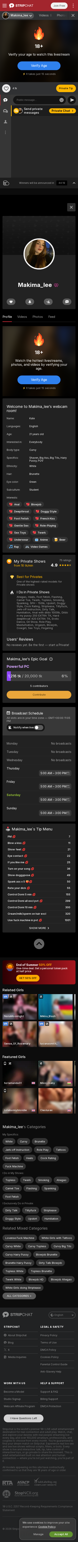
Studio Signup (12, 1399)
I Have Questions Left (23, 1418)
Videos (45, 15)
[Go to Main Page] (24, 5)
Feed (51, 317)
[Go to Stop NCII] (27, 1493)
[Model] (71, 207)
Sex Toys (20, 532)
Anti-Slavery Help (50, 1371)
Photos (64, 15)
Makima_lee (12, 1127)
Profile (7, 317)
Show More (37, 928)
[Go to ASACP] (23, 1483)
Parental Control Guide (53, 1364)
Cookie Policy (46, 1526)
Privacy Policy (48, 1335)
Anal (17, 504)
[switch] (38, 727)
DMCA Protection (50, 1406)
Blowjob (36, 504)
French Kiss (47, 518)
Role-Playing (48, 525)
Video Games (39, 546)
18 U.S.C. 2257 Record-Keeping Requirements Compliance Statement (37, 1508)
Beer (62, 539)
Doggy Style (49, 511)
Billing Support (49, 1399)
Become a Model (14, 1391)
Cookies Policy (49, 1357)
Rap (16, 546)
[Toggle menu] (4, 5)
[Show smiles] (61, 100)
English (58, 1315)
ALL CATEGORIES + (19, 1295)
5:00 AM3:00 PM (53, 773)
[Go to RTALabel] (8, 1483)
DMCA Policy (48, 1349)
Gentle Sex (21, 525)
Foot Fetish (21, 518)
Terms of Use (48, 1342)
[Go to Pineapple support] (6, 1494)
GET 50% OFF (28, 978)
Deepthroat (21, 511)
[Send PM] (67, 302)
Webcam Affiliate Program (19, 1406)
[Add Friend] (48, 302)
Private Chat (61, 110)
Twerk (42, 532)
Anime (44, 539)
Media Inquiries (17, 1357)
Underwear (21, 539)
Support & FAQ (49, 1391)
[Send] (72, 100)
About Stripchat (17, 1335)
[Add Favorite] (6, 88)
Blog (11, 1342)
